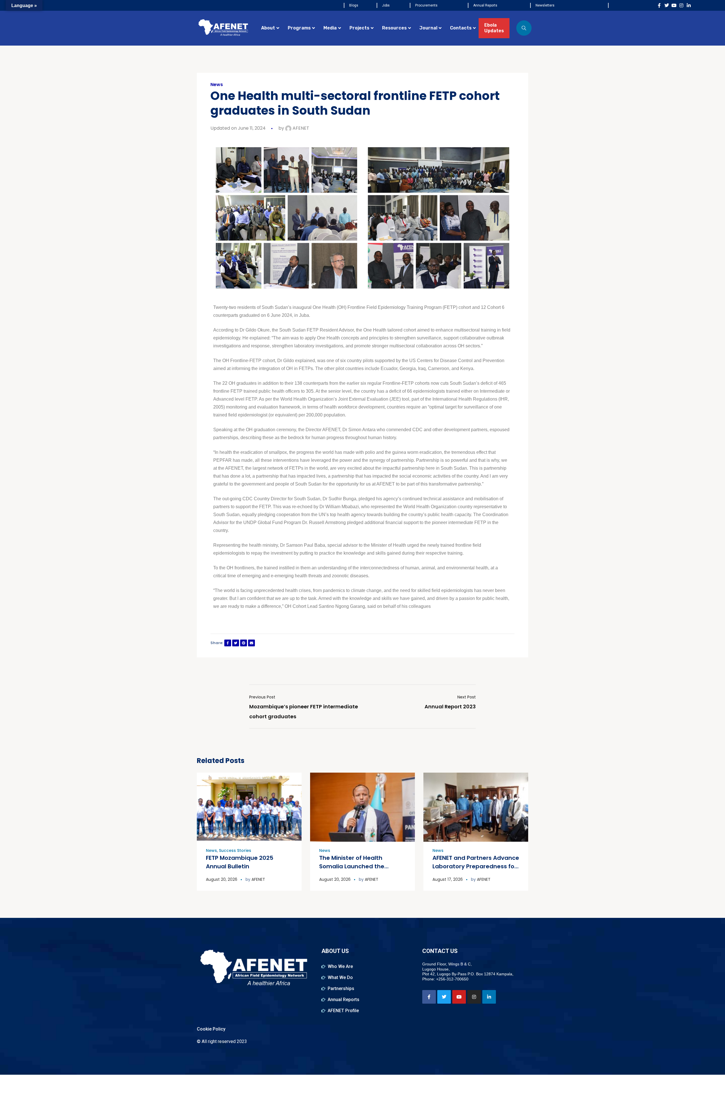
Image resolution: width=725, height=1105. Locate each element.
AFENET (300, 128)
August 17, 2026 (447, 879)
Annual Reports (485, 5)
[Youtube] (674, 5)
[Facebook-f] (659, 5)
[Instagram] (681, 5)
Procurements (426, 5)
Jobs (386, 5)
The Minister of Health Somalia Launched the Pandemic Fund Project (352, 866)
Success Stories (235, 850)
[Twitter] (666, 5)
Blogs (353, 5)
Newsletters (545, 5)
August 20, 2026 (221, 879)
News (216, 84)
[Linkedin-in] (688, 5)
